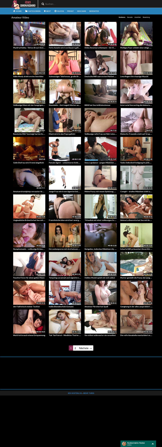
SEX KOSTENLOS (75, 393)
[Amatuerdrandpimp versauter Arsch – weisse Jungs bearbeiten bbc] (29, 178)
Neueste (130, 17)
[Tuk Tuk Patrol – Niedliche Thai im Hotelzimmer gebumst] (65, 322)
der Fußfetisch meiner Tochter (26, 306)
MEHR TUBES (88, 393)
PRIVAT (70, 11)
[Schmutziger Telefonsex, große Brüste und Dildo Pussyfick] (65, 63)
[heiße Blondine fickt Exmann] (65, 293)
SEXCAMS (81, 11)
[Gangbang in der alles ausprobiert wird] (136, 293)
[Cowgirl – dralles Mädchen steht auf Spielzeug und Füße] (136, 178)
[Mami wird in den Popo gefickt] (65, 120)
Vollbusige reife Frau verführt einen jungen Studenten (108, 134)
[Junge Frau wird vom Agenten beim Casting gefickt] (65, 178)
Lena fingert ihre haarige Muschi (134, 76)
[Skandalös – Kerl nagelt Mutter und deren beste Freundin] (65, 91)
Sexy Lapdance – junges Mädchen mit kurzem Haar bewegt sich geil (114, 162)
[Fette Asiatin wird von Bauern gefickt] (65, 34)
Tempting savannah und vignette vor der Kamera (70, 278)
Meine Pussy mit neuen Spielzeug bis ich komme (105, 191)
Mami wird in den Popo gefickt (62, 134)
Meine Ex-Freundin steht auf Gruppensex (138, 134)
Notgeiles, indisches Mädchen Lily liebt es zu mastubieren (110, 249)
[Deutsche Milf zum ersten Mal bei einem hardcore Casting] (101, 63)
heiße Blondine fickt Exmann (61, 306)
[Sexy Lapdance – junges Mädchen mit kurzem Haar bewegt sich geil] (101, 149)
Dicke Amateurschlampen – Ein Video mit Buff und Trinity (110, 48)
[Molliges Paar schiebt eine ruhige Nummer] (136, 34)
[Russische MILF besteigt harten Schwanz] (29, 120)
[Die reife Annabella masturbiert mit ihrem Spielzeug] (136, 322)
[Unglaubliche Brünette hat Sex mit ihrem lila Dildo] (29, 206)
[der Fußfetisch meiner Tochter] (29, 293)
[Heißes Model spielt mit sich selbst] (101, 264)
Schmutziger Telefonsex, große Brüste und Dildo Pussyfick (74, 76)
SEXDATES (94, 11)
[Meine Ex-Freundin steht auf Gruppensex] (136, 120)
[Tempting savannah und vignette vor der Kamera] (65, 264)
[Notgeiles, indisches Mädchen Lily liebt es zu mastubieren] (101, 235)
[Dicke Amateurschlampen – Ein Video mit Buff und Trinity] (101, 34)
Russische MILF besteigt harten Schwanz (31, 134)
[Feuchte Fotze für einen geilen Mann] (29, 264)
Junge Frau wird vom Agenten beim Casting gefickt (71, 191)
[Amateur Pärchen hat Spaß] (101, 293)
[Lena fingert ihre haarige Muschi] (136, 63)
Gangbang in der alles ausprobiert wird (137, 306)
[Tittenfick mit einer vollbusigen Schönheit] (101, 206)
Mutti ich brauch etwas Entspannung (29, 335)
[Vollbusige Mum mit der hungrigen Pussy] (29, 91)
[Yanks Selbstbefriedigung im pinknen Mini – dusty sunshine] (136, 149)
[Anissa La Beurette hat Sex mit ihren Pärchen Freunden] (136, 206)
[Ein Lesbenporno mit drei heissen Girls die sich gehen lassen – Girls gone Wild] (65, 235)
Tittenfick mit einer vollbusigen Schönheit (103, 220)
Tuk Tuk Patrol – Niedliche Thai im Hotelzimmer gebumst (74, 335)
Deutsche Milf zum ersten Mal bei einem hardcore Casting (110, 76)
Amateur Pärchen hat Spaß (96, 306)
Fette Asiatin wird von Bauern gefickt (65, 48)
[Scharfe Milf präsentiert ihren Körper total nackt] (136, 235)
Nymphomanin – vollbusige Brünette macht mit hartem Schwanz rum (43, 249)
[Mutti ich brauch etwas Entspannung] (29, 322)
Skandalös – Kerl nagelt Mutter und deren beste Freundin (74, 105)
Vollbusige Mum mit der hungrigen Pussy (31, 105)
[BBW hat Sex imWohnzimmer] (101, 91)
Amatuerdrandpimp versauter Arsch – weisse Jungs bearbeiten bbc (42, 191)
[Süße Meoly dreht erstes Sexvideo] (29, 63)
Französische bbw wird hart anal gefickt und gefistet (72, 220)
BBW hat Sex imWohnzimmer (98, 105)
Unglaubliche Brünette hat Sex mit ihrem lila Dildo (35, 220)
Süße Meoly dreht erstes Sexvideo (28, 76)
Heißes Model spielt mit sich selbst (100, 278)
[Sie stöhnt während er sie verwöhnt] (101, 322)
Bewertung (146, 17)
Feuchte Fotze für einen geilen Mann (29, 278)
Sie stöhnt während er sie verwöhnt (100, 335)
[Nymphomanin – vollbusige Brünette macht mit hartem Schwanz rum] (29, 235)
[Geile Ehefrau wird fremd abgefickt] (29, 149)
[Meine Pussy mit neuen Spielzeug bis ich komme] (101, 178)
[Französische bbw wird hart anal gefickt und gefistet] (65, 206)
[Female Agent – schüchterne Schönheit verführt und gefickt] (65, 149)
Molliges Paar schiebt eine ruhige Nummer (138, 48)
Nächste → (85, 348)
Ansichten (137, 17)
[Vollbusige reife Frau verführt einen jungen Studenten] (101, 120)
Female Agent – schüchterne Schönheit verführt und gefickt (75, 162)
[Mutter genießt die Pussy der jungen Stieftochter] (136, 264)
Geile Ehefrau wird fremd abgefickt (28, 162)
